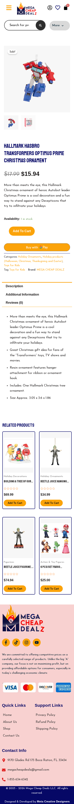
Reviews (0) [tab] (14, 302)
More (56, 25)
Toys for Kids (12, 265)
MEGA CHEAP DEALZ (50, 270)
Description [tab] (14, 286)
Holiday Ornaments (29, 257)
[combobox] (19, 25)
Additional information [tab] (22, 294)
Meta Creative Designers (53, 801)
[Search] (40, 25)
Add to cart (22, 231)
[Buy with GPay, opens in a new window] (37, 247)
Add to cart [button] (15, 502)
